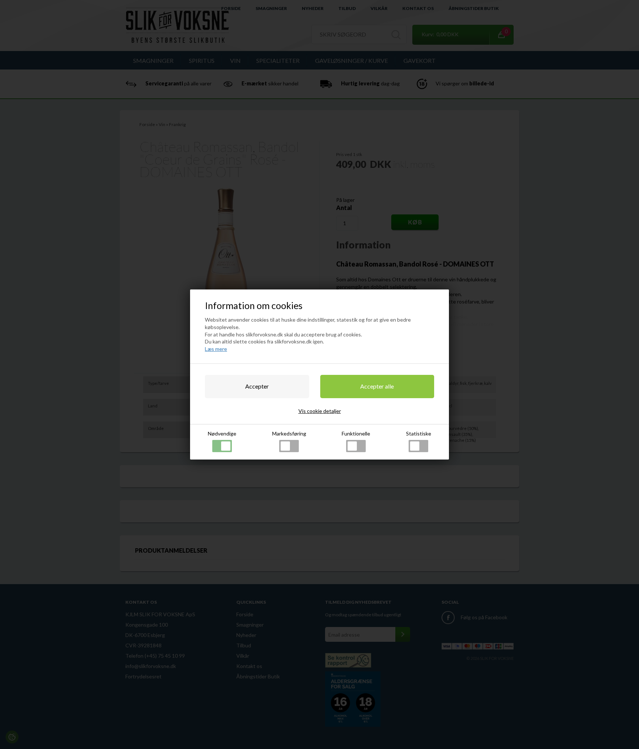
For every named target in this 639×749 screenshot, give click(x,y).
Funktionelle (356, 433)
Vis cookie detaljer (319, 411)
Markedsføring (289, 433)
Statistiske (418, 433)
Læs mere (216, 349)
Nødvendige (222, 433)
